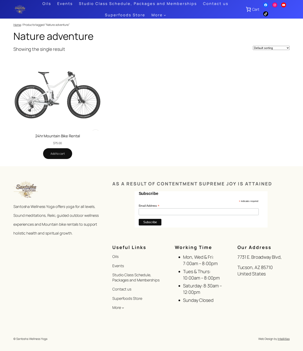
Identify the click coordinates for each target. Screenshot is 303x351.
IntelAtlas (284, 339)
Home (17, 25)
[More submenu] (165, 15)
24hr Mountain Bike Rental (57, 135)
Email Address (149, 206)
